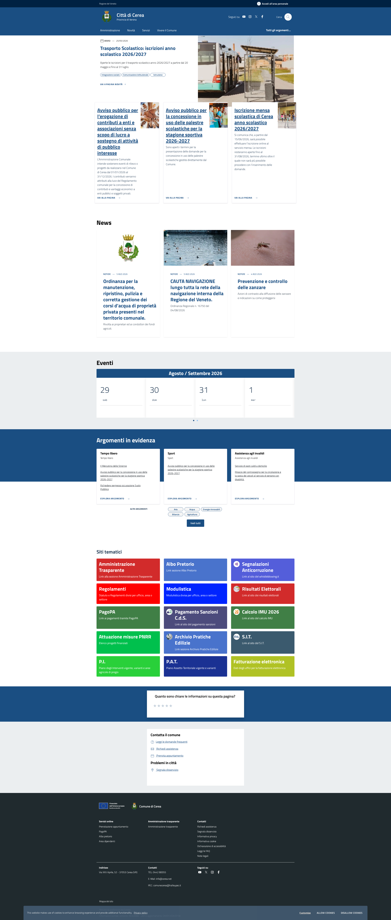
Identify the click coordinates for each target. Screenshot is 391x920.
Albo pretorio (105, 836)
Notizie (107, 274)
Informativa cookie (206, 841)
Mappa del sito (106, 901)
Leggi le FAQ (203, 851)
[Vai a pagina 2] (197, 420)
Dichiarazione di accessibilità (211, 846)
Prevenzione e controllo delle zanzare (262, 284)
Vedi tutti (195, 523)
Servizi (146, 30)
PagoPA (103, 831)
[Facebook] (261, 17)
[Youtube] (243, 17)
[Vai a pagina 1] (193, 420)
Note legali (202, 856)
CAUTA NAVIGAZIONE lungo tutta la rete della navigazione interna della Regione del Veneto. (196, 290)
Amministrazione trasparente (163, 826)
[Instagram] (249, 17)
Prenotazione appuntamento (113, 826)
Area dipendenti (107, 841)
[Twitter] (255, 17)
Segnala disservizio (206, 831)
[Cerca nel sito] (288, 17)
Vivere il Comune (167, 30)
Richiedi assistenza (206, 826)
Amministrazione (110, 30)
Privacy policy (141, 913)
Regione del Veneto (107, 3)
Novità (131, 30)
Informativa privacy (207, 836)
